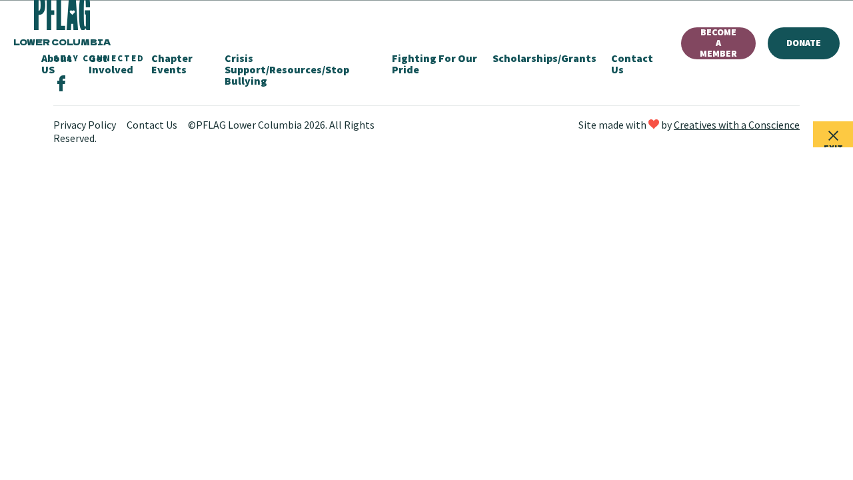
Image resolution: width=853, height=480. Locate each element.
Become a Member (718, 43)
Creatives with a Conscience (737, 124)
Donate (803, 43)
